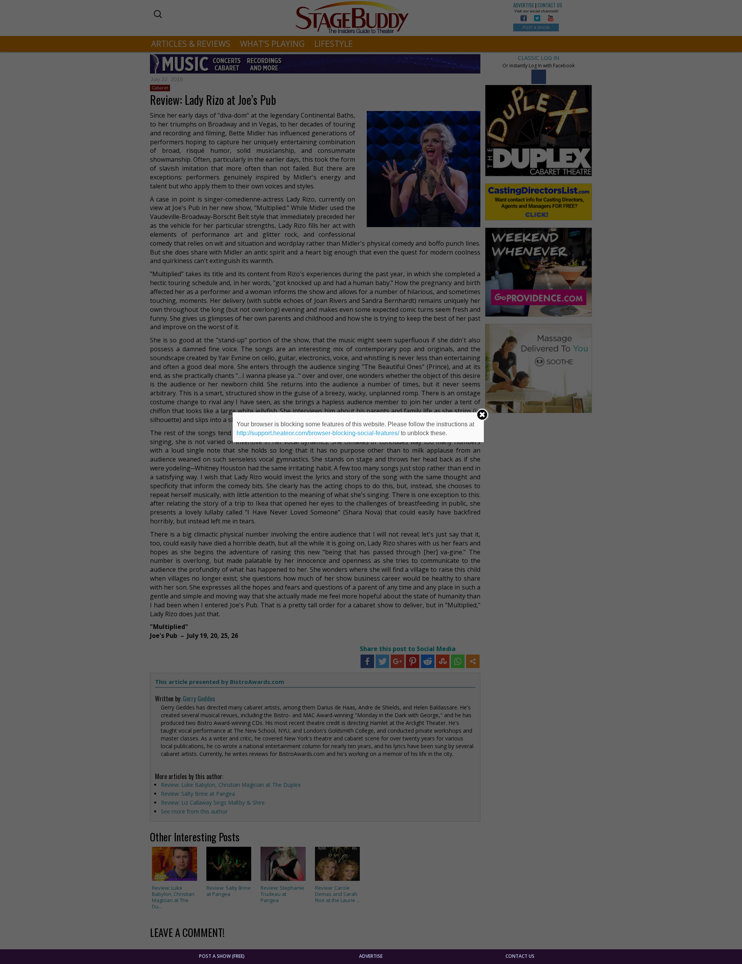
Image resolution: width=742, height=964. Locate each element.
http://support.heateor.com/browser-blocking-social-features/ (318, 433)
